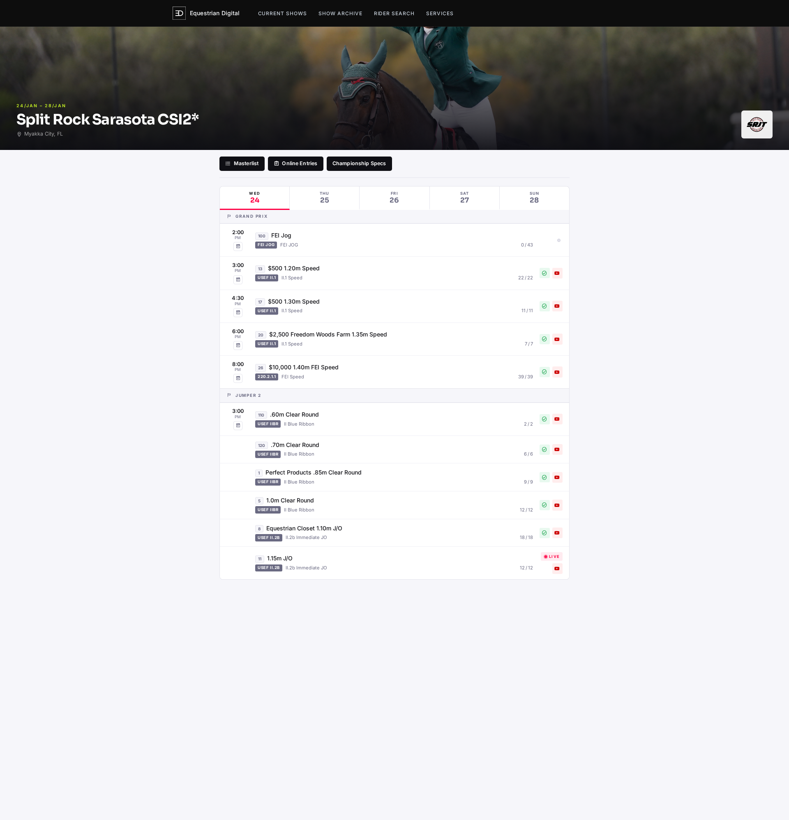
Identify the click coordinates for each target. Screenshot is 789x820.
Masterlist (246, 163)
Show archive (340, 13)
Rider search (394, 13)
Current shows (282, 13)
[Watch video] (557, 273)
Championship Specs (359, 163)
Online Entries (299, 163)
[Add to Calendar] (237, 246)
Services (440, 13)
